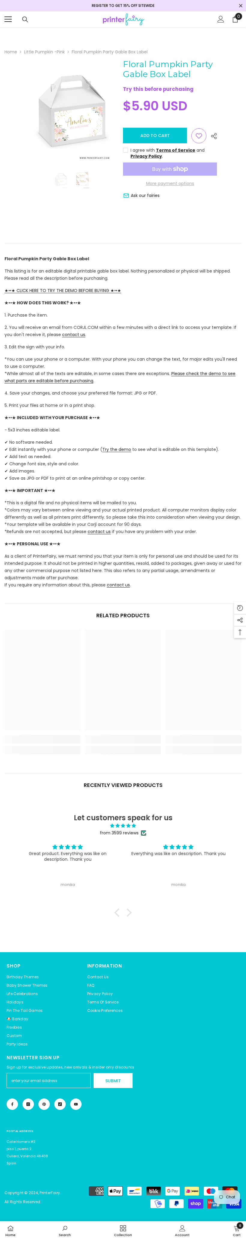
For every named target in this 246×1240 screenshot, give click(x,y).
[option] (71, 110)
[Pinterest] (44, 1104)
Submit (113, 1081)
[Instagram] (28, 1104)
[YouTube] (76, 1104)
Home (10, 52)
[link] (42, 739)
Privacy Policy (146, 156)
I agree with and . (167, 153)
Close (240, 6)
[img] (123, 825)
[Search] (25, 19)
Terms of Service (175, 150)
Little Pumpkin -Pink (44, 52)
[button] (105, 1010)
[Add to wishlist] (198, 135)
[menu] (8, 19)
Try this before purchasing (158, 89)
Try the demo (116, 449)
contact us (73, 335)
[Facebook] (12, 1104)
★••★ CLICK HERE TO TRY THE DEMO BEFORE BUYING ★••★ (62, 291)
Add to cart (155, 136)
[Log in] (221, 19)
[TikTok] (60, 1104)
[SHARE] (211, 136)
